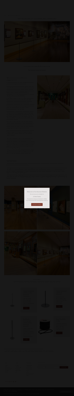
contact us (45, 200)
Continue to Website (37, 204)
